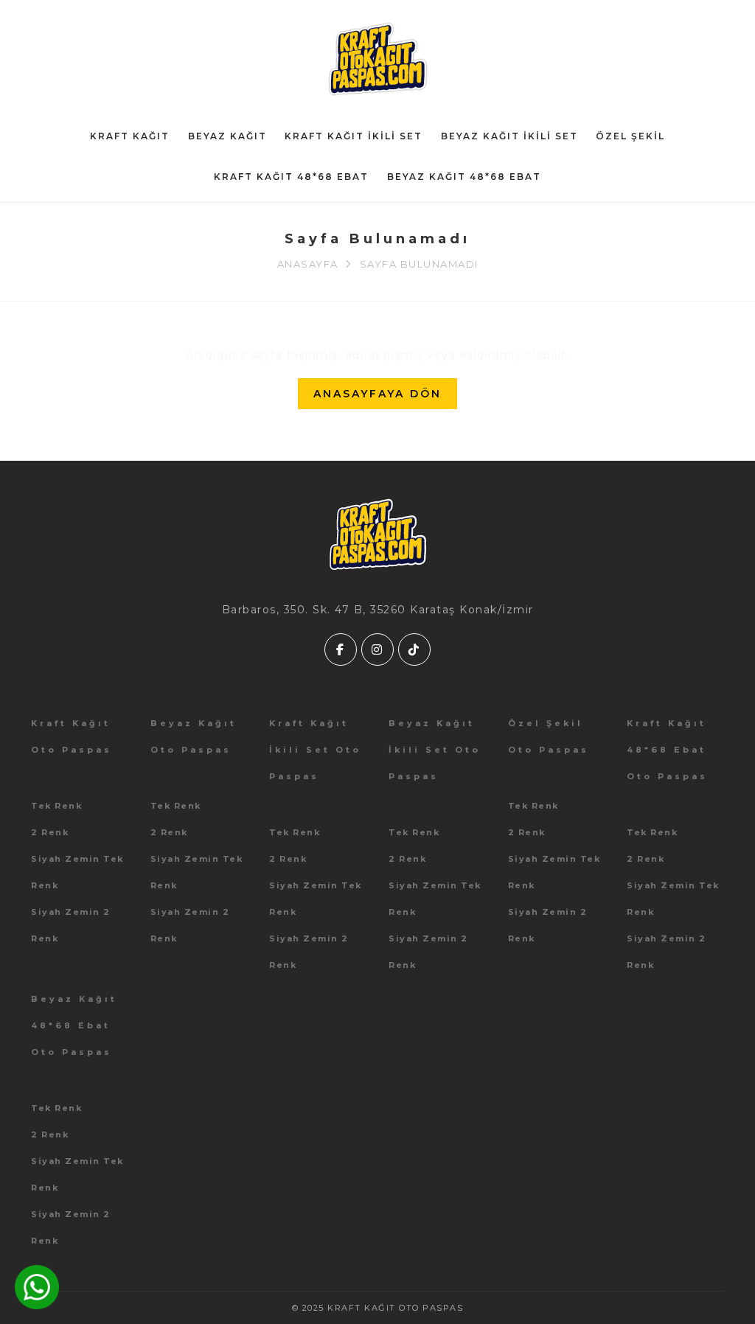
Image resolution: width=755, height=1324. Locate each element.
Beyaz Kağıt (227, 136)
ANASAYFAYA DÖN (377, 393)
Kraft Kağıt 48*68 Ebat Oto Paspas (667, 749)
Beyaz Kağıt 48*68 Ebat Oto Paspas (74, 1025)
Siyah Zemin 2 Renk (71, 925)
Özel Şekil (630, 136)
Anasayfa (307, 264)
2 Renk (50, 832)
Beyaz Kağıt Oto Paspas (193, 736)
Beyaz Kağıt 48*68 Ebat (464, 176)
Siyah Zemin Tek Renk (77, 872)
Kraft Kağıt (130, 136)
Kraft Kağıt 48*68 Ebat (291, 176)
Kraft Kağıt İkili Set (353, 136)
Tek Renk (56, 806)
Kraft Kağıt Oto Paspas (71, 736)
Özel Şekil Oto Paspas (548, 736)
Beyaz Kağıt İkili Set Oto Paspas (435, 749)
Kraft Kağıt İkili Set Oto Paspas (315, 749)
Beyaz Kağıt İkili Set (509, 136)
